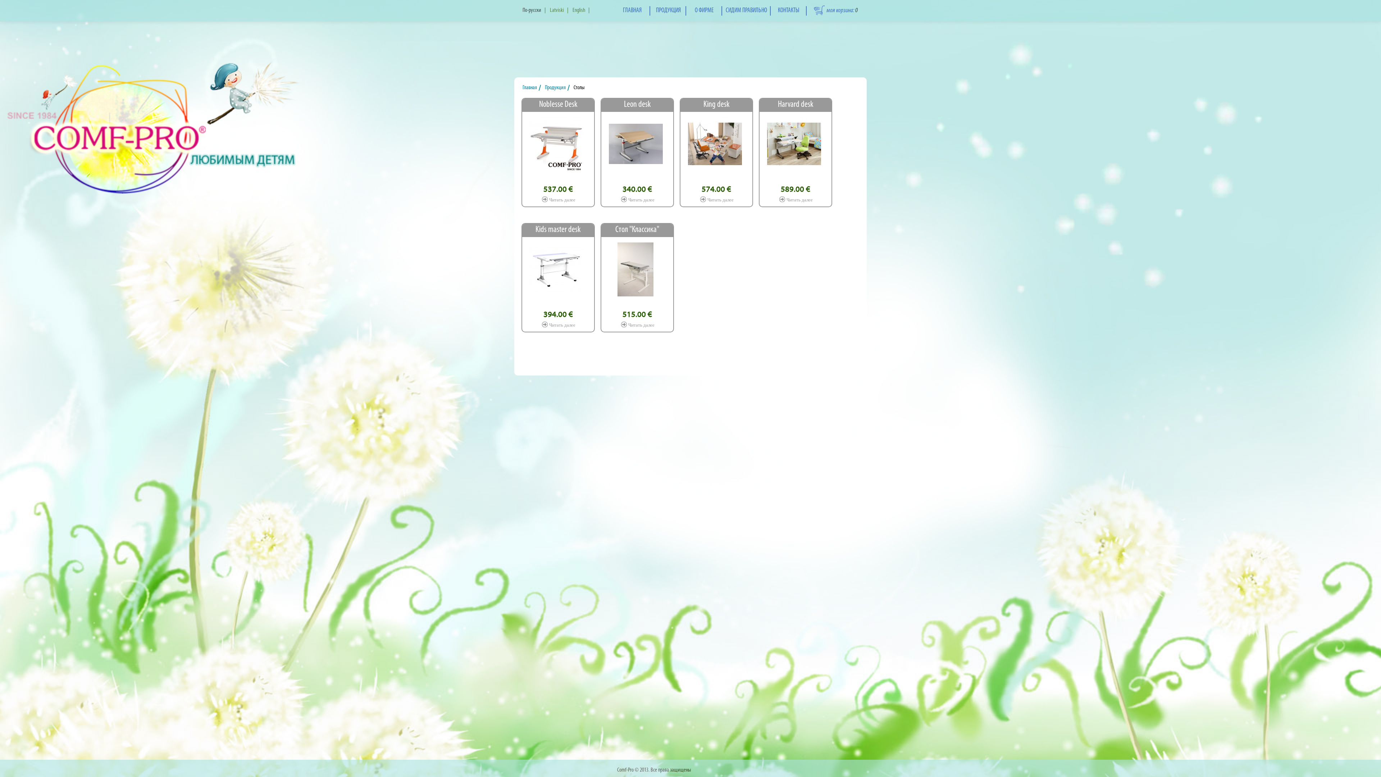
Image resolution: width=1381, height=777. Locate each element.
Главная (530, 88)
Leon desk (637, 104)
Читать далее (562, 200)
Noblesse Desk (558, 104)
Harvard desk (795, 104)
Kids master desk (558, 230)
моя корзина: (842, 11)
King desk (716, 104)
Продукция (557, 88)
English (578, 10)
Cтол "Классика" (637, 230)
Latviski (557, 10)
